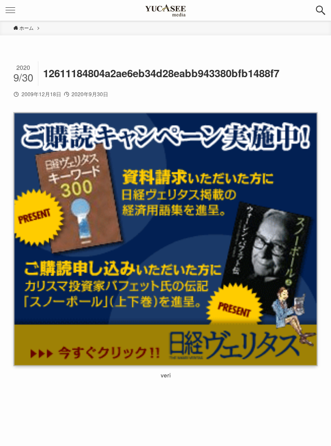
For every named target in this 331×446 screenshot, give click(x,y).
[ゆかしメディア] (165, 10)
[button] (320, 10)
